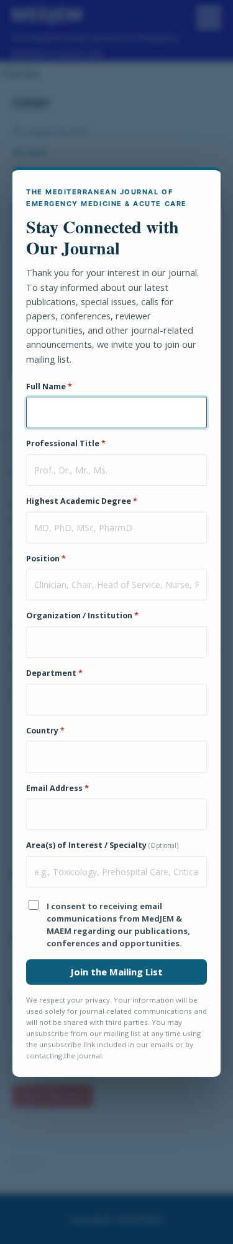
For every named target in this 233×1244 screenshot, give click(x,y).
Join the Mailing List (116, 971)
